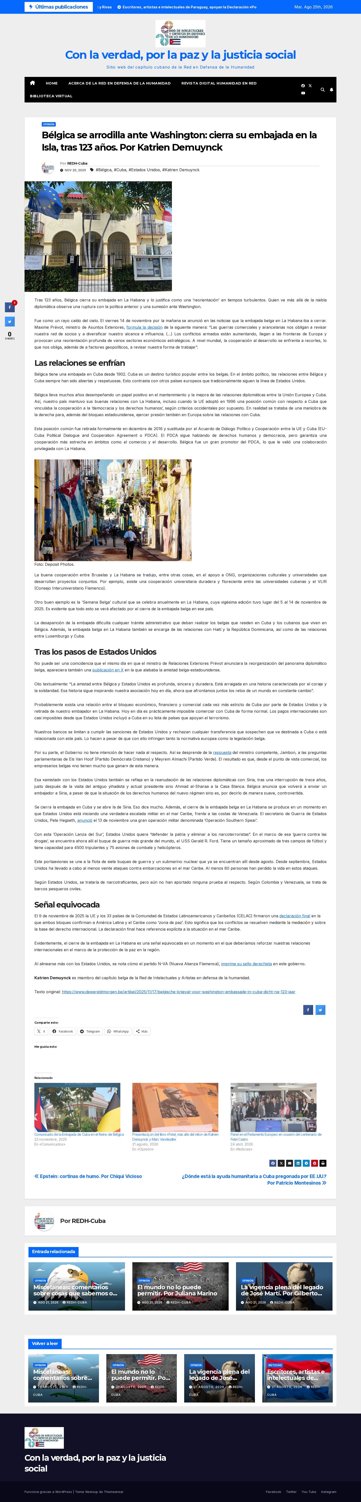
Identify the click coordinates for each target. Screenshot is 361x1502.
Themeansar (114, 1492)
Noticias (275, 1365)
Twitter (291, 1492)
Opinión (48, 124)
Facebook (273, 1492)
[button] (323, 89)
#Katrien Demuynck (180, 169)
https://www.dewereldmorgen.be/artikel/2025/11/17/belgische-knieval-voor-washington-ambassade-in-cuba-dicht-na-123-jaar (178, 991)
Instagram (328, 1492)
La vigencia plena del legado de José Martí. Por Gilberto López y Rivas (282, 1293)
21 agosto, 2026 (53, 1387)
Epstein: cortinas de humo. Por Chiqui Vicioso (90, 1176)
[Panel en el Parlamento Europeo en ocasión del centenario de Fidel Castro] (277, 1107)
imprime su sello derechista (246, 963)
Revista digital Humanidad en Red (219, 83)
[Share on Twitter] (320, 1013)
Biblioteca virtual (51, 96)
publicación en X (108, 669)
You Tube (309, 1492)
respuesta (222, 752)
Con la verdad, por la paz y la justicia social (180, 55)
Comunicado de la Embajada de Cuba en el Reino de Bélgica (79, 1134)
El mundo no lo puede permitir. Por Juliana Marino (177, 1290)
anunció (84, 820)
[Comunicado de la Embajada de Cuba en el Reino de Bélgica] (80, 1107)
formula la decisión (144, 327)
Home (52, 83)
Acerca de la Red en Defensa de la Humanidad (120, 83)
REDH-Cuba (77, 163)
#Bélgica (103, 169)
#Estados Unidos (144, 169)
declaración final (294, 915)
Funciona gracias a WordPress (49, 1492)
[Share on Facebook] (308, 1013)
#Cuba (120, 169)
